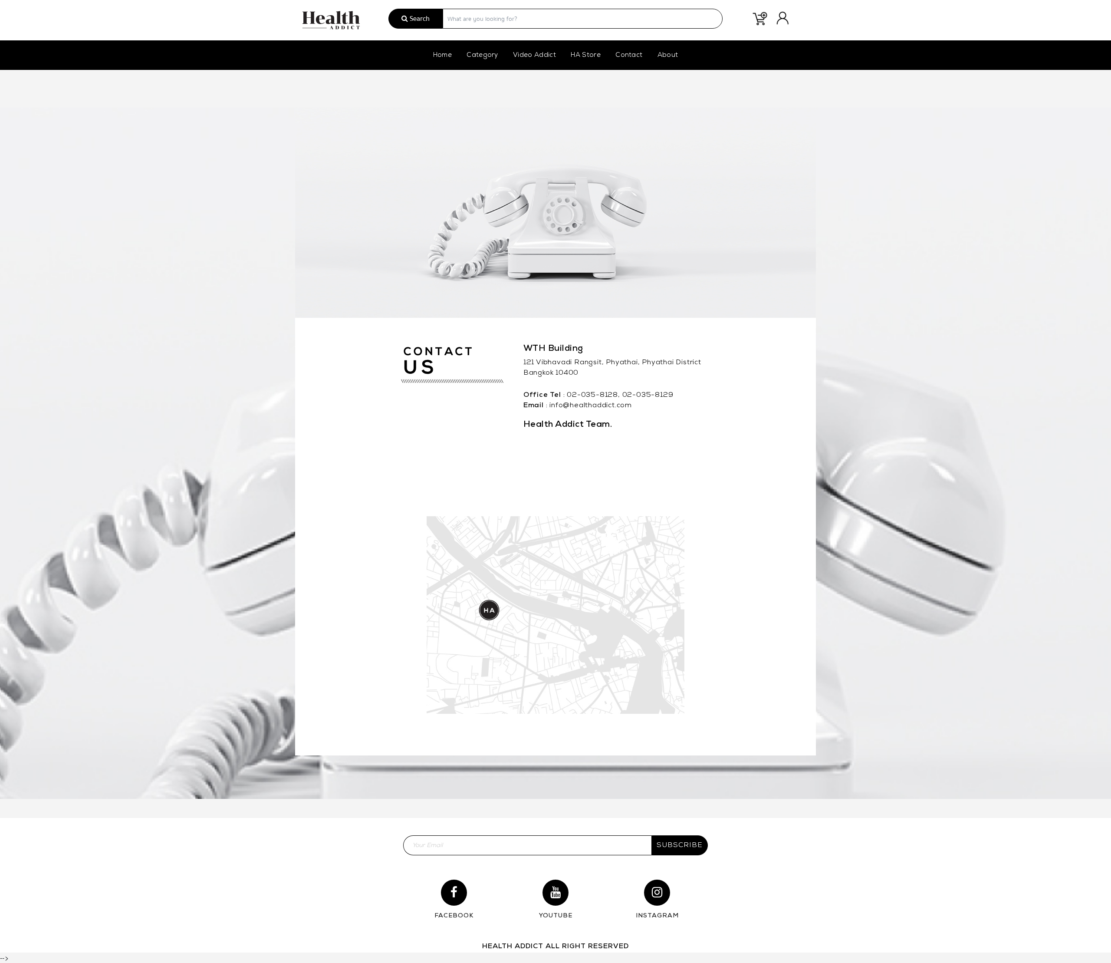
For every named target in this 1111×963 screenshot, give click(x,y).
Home (442, 55)
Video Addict (534, 55)
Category (482, 55)
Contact (628, 55)
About (667, 55)
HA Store (586, 55)
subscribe (680, 845)
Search (419, 18)
